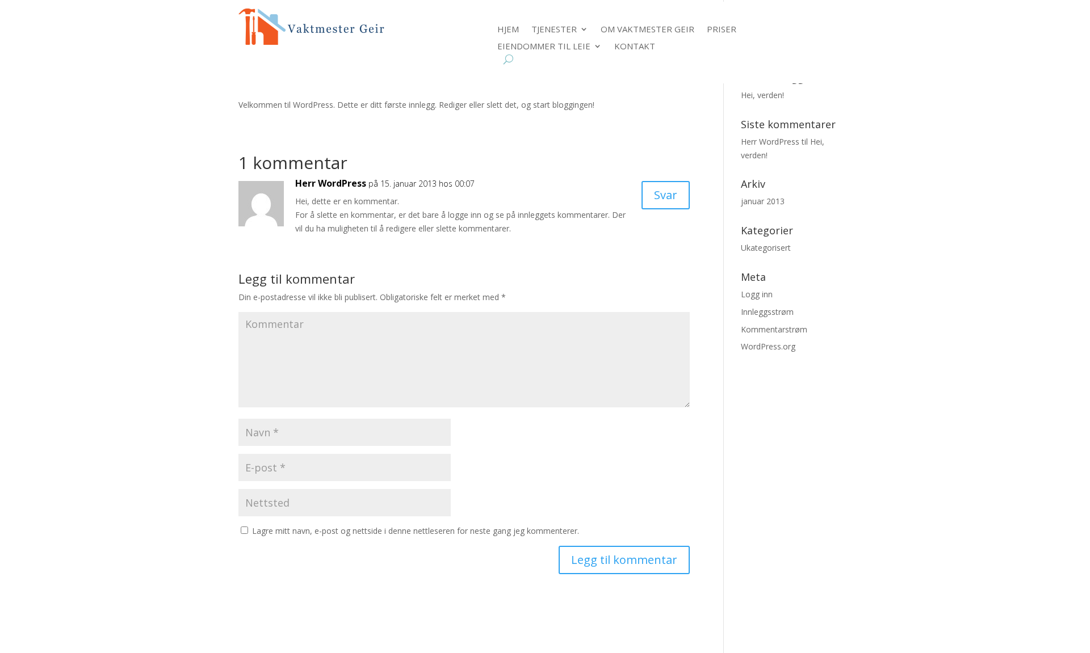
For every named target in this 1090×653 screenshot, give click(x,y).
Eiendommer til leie (543, 47)
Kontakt (634, 47)
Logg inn (757, 294)
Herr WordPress (330, 183)
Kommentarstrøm (774, 329)
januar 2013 (763, 201)
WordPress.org (768, 346)
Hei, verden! (762, 95)
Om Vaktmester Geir (647, 30)
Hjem (508, 30)
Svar (665, 195)
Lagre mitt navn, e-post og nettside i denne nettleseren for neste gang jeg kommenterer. (415, 530)
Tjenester (554, 30)
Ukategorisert (766, 247)
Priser (721, 30)
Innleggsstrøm (767, 311)
